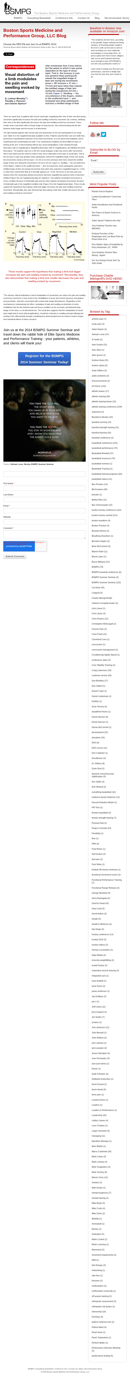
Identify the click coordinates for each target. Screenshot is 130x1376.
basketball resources (103, 458)
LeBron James (100, 1120)
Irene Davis (98, 986)
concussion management (105, 650)
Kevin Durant (99, 1084)
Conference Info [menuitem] (64, 18)
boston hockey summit (105, 515)
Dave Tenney (99, 706)
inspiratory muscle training (105, 970)
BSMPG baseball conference (106, 572)
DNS (95, 742)
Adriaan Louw (16, 464)
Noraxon (97, 1281)
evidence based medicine (106, 797)
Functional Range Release (106, 888)
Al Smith (97, 339)
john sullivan (99, 1043)
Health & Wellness (102, 924)
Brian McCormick (101, 546)
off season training (102, 1296)
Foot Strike (98, 864)
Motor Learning (100, 1244)
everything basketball (104, 792)
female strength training (104, 818)
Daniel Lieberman (101, 696)
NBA (95, 1260)
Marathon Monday (102, 1141)
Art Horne (99, 386)
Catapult (97, 593)
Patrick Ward (99, 1327)
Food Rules (98, 849)
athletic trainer (100, 391)
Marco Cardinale (101, 1151)
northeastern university (104, 1291)
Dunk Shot (98, 768)
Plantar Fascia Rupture (102, 191)
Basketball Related (102, 453)
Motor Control (99, 1239)
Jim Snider (98, 1017)
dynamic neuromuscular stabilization (103, 775)
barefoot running (101, 422)
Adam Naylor (99, 329)
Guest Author (99, 913)
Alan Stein (98, 350)
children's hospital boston (105, 603)
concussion (98, 644)
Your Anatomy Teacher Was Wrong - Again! (104, 253)
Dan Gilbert (98, 686)
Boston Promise (100, 525)
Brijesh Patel (99, 551)
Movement (98, 1250)
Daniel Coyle (99, 691)
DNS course (99, 748)
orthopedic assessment (104, 1301)
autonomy (98, 412)
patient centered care (103, 1322)
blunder (97, 494)
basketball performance (105, 448)
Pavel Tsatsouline (101, 1337)
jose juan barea (100, 1063)
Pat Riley (97, 1317)
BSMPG (97, 567)
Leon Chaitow (100, 1125)
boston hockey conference (106, 510)
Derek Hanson (100, 722)
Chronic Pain (99, 629)
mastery (97, 1182)
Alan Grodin (99, 344)
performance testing (102, 1356)
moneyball (98, 1224)
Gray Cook (98, 908)
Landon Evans (100, 1100)
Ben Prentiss (100, 484)
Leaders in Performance (104, 1110)
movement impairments (104, 1255)
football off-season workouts (106, 869)
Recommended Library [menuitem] (117, 18)
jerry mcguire (99, 1012)
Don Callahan (100, 753)
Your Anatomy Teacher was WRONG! (104, 227)
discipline (98, 737)
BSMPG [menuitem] (18, 18)
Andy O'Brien (99, 370)
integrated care (100, 976)
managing (98, 1136)
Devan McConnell (101, 727)
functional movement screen (106, 875)
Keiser (96, 1069)
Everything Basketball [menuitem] (38, 18)
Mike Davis (98, 1213)
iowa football (99, 981)
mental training (100, 1198)
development (100, 732)
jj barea (97, 1022)
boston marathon (101, 520)
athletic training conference (107, 407)
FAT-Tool (97, 807)
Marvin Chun (100, 1177)
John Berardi (99, 1032)
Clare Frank (99, 634)
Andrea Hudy (100, 360)
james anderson (101, 991)
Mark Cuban (99, 1156)
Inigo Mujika (99, 955)
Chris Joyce (99, 613)
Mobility (97, 1219)
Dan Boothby (100, 681)
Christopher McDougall (104, 624)
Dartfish (97, 701)
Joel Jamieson (100, 1027)
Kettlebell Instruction (102, 1079)
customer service (102, 675)
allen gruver (99, 355)
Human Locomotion (102, 950)
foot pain (97, 859)
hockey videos (100, 945)
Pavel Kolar (98, 1332)
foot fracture (99, 854)
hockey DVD (99, 939)
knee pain (98, 1094)
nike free (97, 1275)
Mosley (27, 464)
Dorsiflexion (99, 758)
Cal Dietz (98, 587)
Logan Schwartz (101, 1131)
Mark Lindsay (99, 1162)
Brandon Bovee (100, 531)
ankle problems (100, 376)
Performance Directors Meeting (106, 1349)
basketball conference (104, 443)
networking (98, 1270)
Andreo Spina (99, 365)
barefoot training (101, 433)
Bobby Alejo (99, 500)
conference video (101, 660)
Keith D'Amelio (100, 1074)
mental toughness (101, 1193)
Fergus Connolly (101, 828)
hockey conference (102, 934)
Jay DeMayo (99, 996)
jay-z (95, 1001)
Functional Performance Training (107, 881)
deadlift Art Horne (101, 712)
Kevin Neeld (99, 1089)
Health (96, 919)
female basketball (101, 813)
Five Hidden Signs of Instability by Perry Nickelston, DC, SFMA (107, 246)
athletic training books (104, 401)
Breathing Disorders (102, 536)
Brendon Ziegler (101, 541)
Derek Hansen (100, 717)
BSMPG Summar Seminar (105, 577)
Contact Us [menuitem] (84, 18)
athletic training (101, 396)
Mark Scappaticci (101, 1167)
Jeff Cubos (99, 1007)
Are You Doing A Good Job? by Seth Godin (106, 261)
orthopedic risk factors (103, 1306)
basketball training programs (107, 474)
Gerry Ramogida (101, 898)
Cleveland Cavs (101, 639)
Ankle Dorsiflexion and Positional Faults (107, 206)
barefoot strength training (105, 427)
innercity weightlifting (103, 960)
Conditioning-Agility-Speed (106, 655)
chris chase (98, 608)
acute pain (98, 324)
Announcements (101, 381)
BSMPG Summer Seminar (42, 464)
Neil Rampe (99, 1265)
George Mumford (101, 893)
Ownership (99, 1311)
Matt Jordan (99, 1188)
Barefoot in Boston (102, 417)
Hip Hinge (98, 929)
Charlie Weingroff (102, 598)
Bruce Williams (101, 562)
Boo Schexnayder (102, 505)
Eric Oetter (98, 782)
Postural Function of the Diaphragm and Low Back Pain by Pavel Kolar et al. (107, 236)
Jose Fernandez (101, 1058)
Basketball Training (102, 469)
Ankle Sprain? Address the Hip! (106, 220)
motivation (98, 1234)
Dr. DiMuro (98, 763)
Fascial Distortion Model (104, 802)
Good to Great (100, 903)
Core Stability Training (103, 665)
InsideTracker (99, 965)
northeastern (99, 1286)
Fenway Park (99, 823)
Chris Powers (100, 619)
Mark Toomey (99, 1172)
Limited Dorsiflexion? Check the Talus (106, 198)
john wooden (99, 1048)
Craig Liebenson (101, 670)
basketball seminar (102, 464)
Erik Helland (99, 787)
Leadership (99, 1115)
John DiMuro (99, 1038)
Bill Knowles (99, 489)
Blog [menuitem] (97, 18)
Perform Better (100, 1343)
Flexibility (97, 833)
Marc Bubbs (99, 1146)
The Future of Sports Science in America (106, 214)
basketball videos (102, 479)
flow (95, 838)
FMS (95, 844)
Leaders (97, 1105)
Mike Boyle (98, 1203)
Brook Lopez (99, 556)
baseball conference (103, 438)
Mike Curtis (98, 1208)
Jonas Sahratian (101, 1053)
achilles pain (99, 319)
